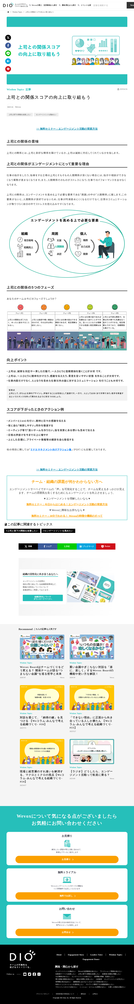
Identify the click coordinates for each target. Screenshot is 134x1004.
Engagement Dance (91, 959)
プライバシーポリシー (42, 994)
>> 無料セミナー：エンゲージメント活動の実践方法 (67, 128)
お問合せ (95, 994)
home (8, 12)
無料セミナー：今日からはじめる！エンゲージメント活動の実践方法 (67, 504)
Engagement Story (76, 955)
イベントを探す (87, 5)
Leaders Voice (96, 955)
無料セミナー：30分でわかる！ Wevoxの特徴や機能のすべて (67, 515)
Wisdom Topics (17, 12)
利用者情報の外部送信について (65, 994)
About (59, 955)
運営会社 (83, 994)
